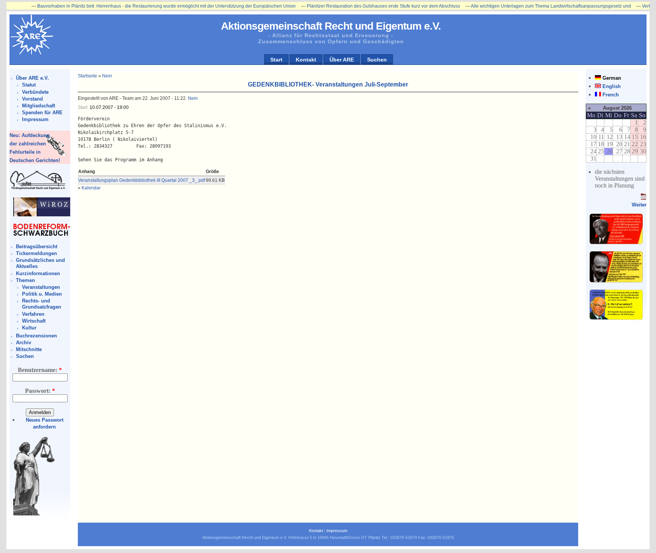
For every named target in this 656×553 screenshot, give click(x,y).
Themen (25, 280)
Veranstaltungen (41, 287)
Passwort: (40, 391)
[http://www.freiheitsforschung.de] (37, 188)
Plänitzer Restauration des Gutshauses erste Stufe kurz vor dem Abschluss (368, 6)
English (611, 86)
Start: (84, 107)
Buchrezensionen (36, 336)
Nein (107, 76)
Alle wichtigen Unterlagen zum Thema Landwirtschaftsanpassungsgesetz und (536, 6)
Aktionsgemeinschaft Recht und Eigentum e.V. (331, 26)
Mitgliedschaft (38, 106)
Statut (29, 85)
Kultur (29, 328)
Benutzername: (40, 370)
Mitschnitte (29, 349)
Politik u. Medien (42, 294)
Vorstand (32, 99)
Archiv (23, 342)
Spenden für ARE (42, 112)
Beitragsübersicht (36, 246)
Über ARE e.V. (32, 78)
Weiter (639, 205)
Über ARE (342, 60)
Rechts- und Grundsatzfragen (41, 304)
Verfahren (33, 314)
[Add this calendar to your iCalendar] (643, 198)
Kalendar (91, 188)
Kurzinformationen (38, 273)
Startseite (87, 76)
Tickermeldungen (36, 253)
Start (276, 60)
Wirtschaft (34, 321)
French (610, 95)
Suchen (377, 60)
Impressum (35, 119)
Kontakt (306, 60)
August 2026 (617, 108)
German (611, 78)
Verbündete (35, 92)
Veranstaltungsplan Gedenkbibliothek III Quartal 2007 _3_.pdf (141, 180)
